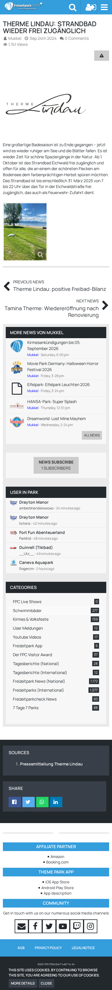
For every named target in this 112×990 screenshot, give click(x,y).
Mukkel (55, 333)
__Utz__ (26, 553)
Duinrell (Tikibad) (36, 547)
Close (46, 983)
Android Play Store (57, 887)
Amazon (57, 856)
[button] (104, 7)
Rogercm (26, 568)
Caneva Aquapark (36, 562)
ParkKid (25, 538)
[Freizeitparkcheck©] (36, 6)
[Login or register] (91, 7)
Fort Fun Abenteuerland (42, 532)
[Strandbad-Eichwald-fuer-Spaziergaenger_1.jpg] (25, 231)
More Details (23, 983)
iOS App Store (57, 881)
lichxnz (24, 523)
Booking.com (57, 862)
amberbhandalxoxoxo (36, 508)
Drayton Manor (34, 502)
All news (92, 435)
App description (58, 893)
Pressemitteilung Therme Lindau (51, 764)
